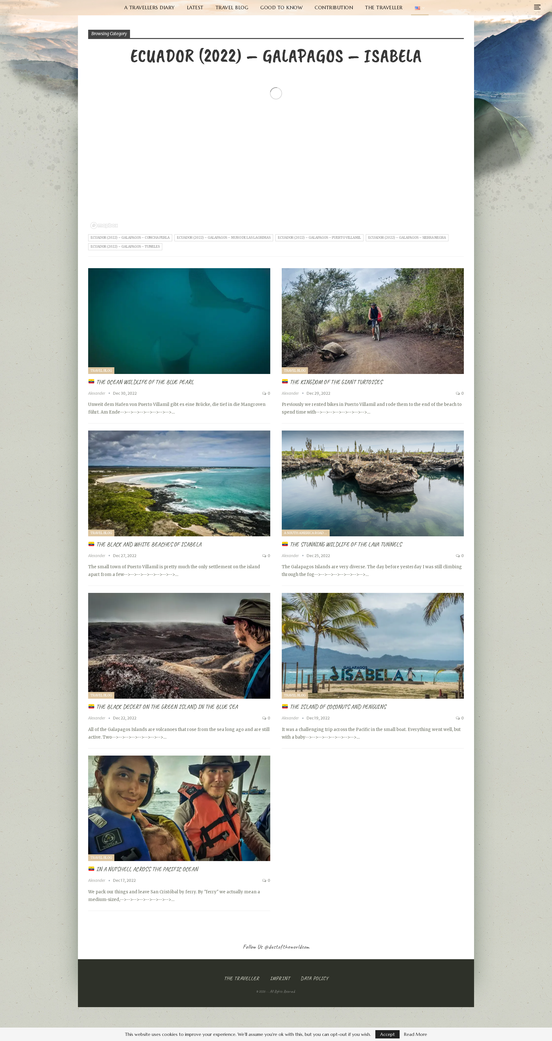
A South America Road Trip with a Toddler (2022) (307, 533)
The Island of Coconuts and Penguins (337, 706)
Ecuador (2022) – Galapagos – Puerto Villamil (319, 238)
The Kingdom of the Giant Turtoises (335, 381)
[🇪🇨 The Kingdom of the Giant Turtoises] (373, 321)
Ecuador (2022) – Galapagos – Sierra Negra (407, 238)
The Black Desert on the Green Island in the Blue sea (166, 706)
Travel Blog (232, 7)
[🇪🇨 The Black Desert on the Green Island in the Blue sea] (179, 646)
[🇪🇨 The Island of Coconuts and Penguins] (373, 646)
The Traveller (384, 7)
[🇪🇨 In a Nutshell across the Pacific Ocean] (179, 808)
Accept (387, 1034)
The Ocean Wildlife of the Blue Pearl (144, 381)
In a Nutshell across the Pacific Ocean (146, 869)
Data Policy (314, 978)
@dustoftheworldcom (287, 946)
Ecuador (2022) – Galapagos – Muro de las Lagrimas (224, 238)
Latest (195, 7)
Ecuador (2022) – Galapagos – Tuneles (125, 247)
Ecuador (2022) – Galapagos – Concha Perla (130, 238)
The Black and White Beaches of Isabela (148, 544)
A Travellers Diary (149, 7)
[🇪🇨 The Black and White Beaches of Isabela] (179, 483)
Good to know (281, 7)
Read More (415, 1034)
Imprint (280, 978)
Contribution (334, 7)
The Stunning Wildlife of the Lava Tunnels (345, 544)
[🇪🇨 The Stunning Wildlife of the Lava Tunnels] (373, 483)
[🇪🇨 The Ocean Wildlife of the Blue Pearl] (179, 321)
